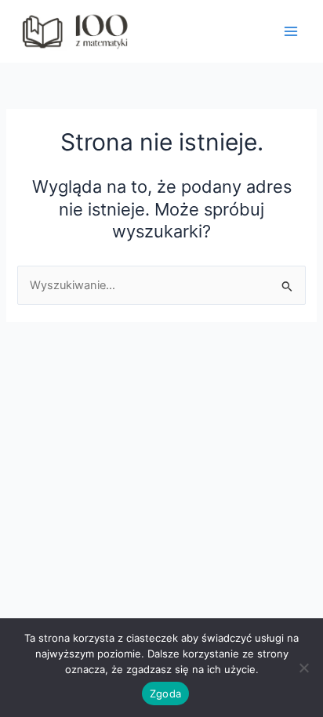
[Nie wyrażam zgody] (303, 667)
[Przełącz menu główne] (290, 31)
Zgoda (165, 693)
